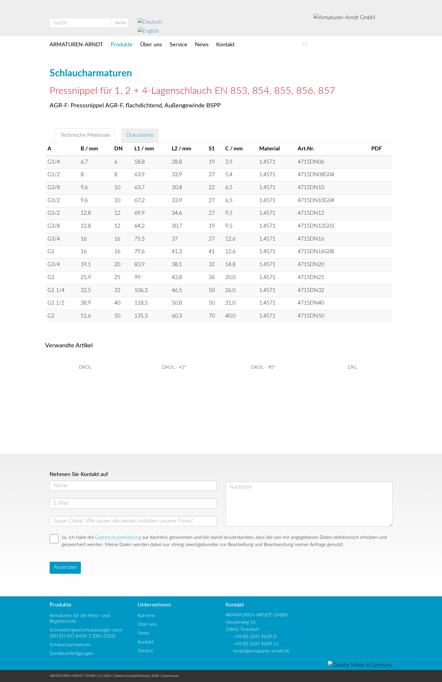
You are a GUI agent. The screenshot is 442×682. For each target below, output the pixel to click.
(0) (304, 45)
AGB (155, 675)
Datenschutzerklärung (118, 537)
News (202, 45)
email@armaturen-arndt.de (261, 651)
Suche (120, 23)
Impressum (170, 675)
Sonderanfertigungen (72, 653)
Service (178, 45)
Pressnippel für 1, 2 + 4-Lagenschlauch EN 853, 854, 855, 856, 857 (192, 91)
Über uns (151, 45)
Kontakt (225, 45)
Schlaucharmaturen (91, 73)
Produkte (122, 45)
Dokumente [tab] (140, 135)
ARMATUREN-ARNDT (76, 45)
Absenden (65, 567)
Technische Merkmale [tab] (85, 135)
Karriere (146, 615)
